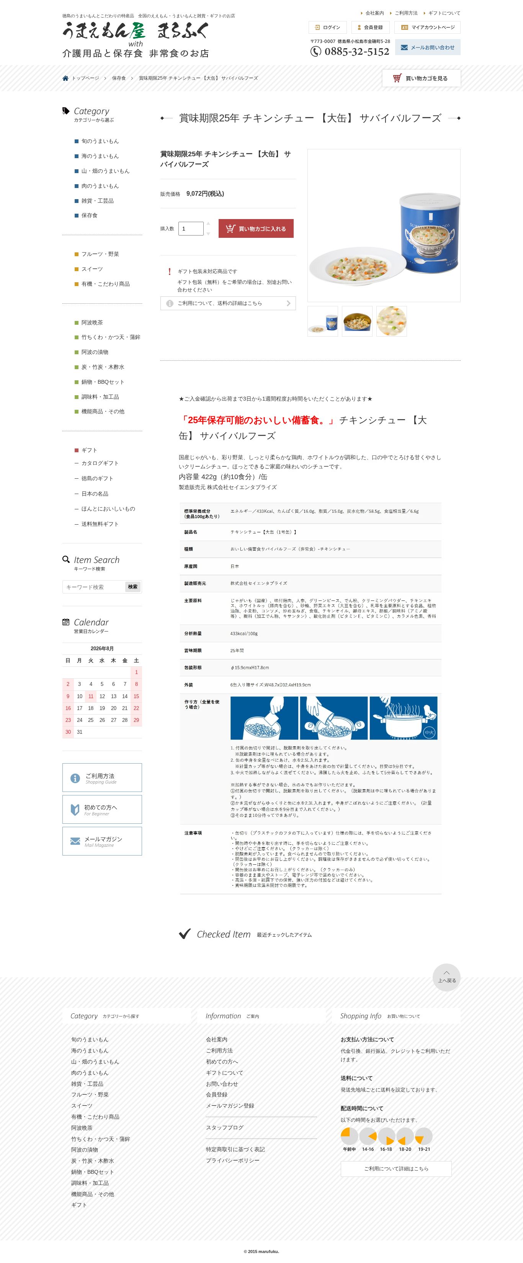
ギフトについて (444, 13)
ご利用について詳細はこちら (396, 1168)
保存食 (90, 215)
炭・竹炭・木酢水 (103, 367)
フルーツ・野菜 (100, 254)
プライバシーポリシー (233, 1160)
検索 (132, 586)
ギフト (90, 450)
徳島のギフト (98, 478)
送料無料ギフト (100, 524)
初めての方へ (222, 1061)
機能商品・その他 (103, 411)
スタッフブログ (225, 1127)
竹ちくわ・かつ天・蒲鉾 (111, 337)
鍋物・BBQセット (103, 382)
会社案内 (375, 13)
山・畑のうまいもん (106, 171)
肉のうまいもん (100, 186)
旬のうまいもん (100, 141)
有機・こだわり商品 (106, 284)
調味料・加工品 (100, 397)
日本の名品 (95, 494)
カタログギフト (100, 463)
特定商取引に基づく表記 (235, 1149)
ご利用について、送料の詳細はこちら (220, 303)
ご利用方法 (406, 13)
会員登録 (216, 1094)
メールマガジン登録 (230, 1106)
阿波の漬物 (95, 352)
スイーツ (92, 269)
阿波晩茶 (92, 322)
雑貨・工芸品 (98, 201)
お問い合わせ (222, 1084)
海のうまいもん (100, 156)
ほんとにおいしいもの (108, 509)
